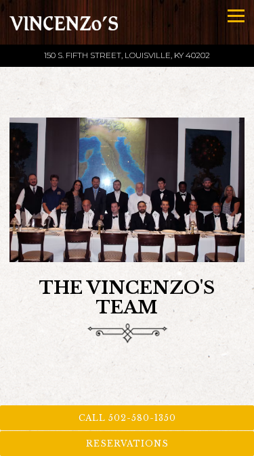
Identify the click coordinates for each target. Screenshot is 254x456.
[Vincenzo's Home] (63, 22)
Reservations (127, 443)
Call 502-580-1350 (127, 418)
